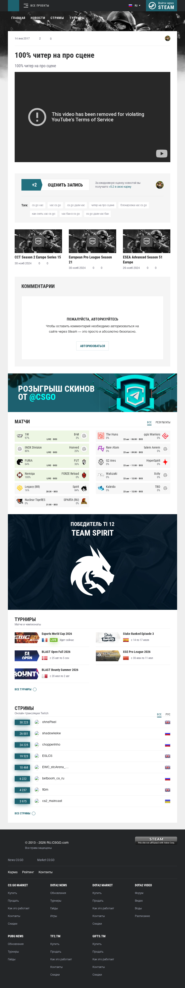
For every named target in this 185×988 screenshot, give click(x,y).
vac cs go (55, 205)
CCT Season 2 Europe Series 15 (38, 257)
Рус (168, 714)
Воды (138, 908)
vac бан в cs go (71, 214)
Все (149, 422)
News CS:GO (15, 860)
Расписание (142, 916)
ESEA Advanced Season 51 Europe (142, 259)
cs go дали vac (76, 205)
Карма (13, 872)
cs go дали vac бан (97, 214)
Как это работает (19, 908)
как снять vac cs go (43, 214)
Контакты (46, 872)
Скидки (12, 924)
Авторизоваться (92, 346)
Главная (18, 18)
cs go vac (37, 205)
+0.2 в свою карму (120, 187)
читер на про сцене (102, 205)
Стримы (57, 18)
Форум (139, 893)
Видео (139, 901)
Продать (13, 901)
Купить (12, 893)
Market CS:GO (45, 860)
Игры (53, 916)
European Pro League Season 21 (90, 259)
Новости (38, 18)
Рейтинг (28, 872)
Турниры (77, 18)
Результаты (163, 422)
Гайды (54, 908)
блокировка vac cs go (133, 205)
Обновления (58, 893)
